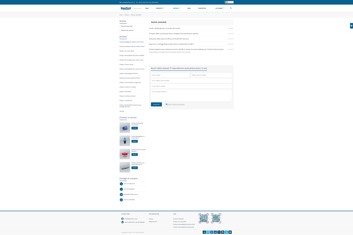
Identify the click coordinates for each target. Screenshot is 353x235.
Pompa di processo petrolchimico (130, 78)
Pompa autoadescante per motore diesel (132, 46)
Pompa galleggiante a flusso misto (138, 137)
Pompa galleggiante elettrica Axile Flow (131, 42)
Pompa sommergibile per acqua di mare (132, 69)
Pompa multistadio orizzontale (137, 124)
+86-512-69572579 (129, 184)
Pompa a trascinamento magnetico (130, 82)
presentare (156, 104)
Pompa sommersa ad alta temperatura (137, 163)
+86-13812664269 (129, 189)
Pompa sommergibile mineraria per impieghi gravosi (130, 106)
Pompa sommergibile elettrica (129, 73)
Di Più (134, 128)
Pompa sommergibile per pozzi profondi (132, 55)
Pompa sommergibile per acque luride (131, 60)
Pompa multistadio (125, 91)
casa (121, 15)
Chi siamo (219, 8)
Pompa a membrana (126, 100)
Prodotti (159, 8)
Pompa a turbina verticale (127, 96)
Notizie (151, 219)
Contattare (125, 214)
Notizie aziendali (126, 26)
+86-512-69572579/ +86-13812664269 (148, 2)
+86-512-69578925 (129, 200)
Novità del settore (127, 30)
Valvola (122, 111)
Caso (189, 8)
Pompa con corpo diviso (127, 51)
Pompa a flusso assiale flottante (138, 150)
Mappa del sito (153, 221)
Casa (147, 8)
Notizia (176, 8)
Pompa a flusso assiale (126, 64)
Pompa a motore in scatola (128, 87)
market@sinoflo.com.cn (128, 2)
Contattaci (202, 8)
